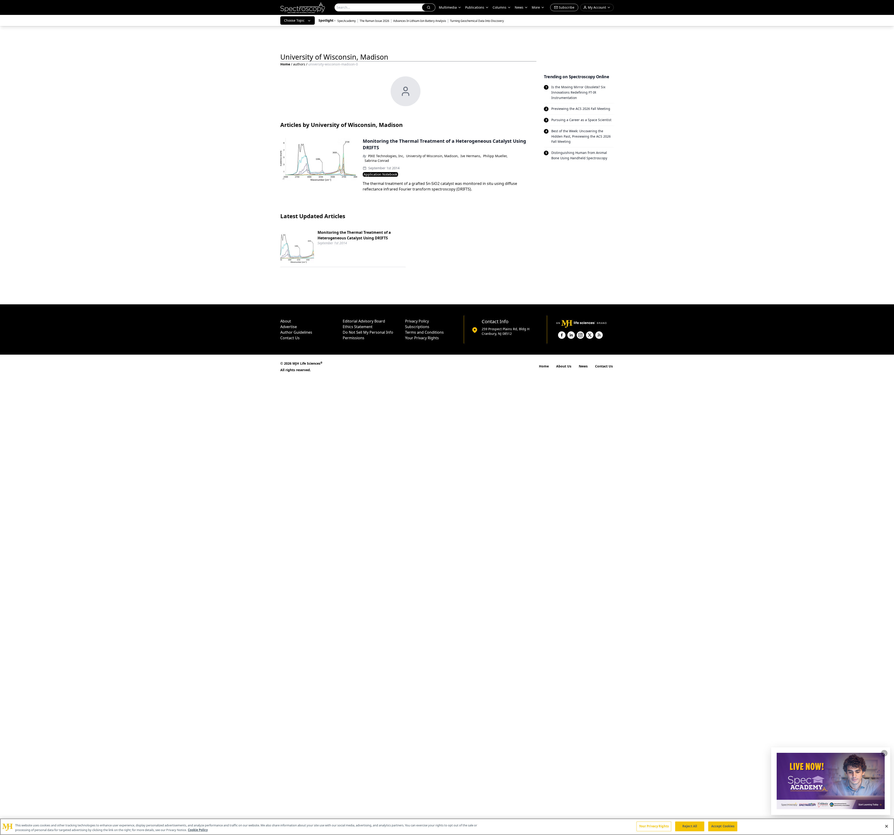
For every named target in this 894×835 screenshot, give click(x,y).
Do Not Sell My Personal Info (368, 332)
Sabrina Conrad (377, 160)
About (285, 321)
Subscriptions (417, 326)
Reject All (689, 826)
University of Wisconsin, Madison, (432, 156)
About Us (563, 366)
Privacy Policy (417, 321)
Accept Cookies (723, 826)
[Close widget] (884, 753)
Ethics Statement (357, 326)
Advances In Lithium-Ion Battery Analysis (419, 21)
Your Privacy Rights (422, 337)
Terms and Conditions (424, 332)
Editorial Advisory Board (364, 321)
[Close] (886, 826)
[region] (447, 826)
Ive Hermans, (471, 156)
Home (285, 64)
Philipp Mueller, (495, 156)
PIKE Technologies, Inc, (386, 156)
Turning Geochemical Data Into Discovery (477, 21)
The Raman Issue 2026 (374, 21)
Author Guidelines (296, 332)
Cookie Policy (198, 830)
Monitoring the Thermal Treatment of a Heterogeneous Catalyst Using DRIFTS (354, 235)
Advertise (288, 326)
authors (299, 64)
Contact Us (290, 337)
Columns (499, 7)
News (583, 366)
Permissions (353, 337)
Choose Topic (294, 20)
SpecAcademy (346, 21)
